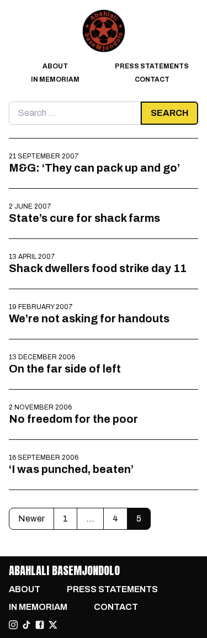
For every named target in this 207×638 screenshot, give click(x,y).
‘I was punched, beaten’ (71, 469)
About (55, 66)
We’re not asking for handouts (89, 318)
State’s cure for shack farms (84, 218)
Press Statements (152, 66)
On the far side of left (65, 368)
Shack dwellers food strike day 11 (98, 268)
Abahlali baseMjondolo (64, 570)
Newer (31, 518)
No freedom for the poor (73, 419)
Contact (152, 79)
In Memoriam (55, 79)
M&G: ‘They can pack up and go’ (94, 168)
